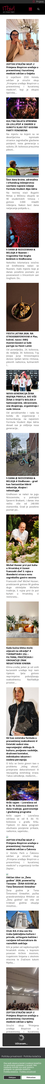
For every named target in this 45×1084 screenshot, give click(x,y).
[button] (38, 1)
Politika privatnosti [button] (28, 1072)
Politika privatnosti (12, 1056)
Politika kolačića (32, 1056)
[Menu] (30, 9)
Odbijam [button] (12, 1077)
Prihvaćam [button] (31, 1077)
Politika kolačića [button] (11, 1072)
